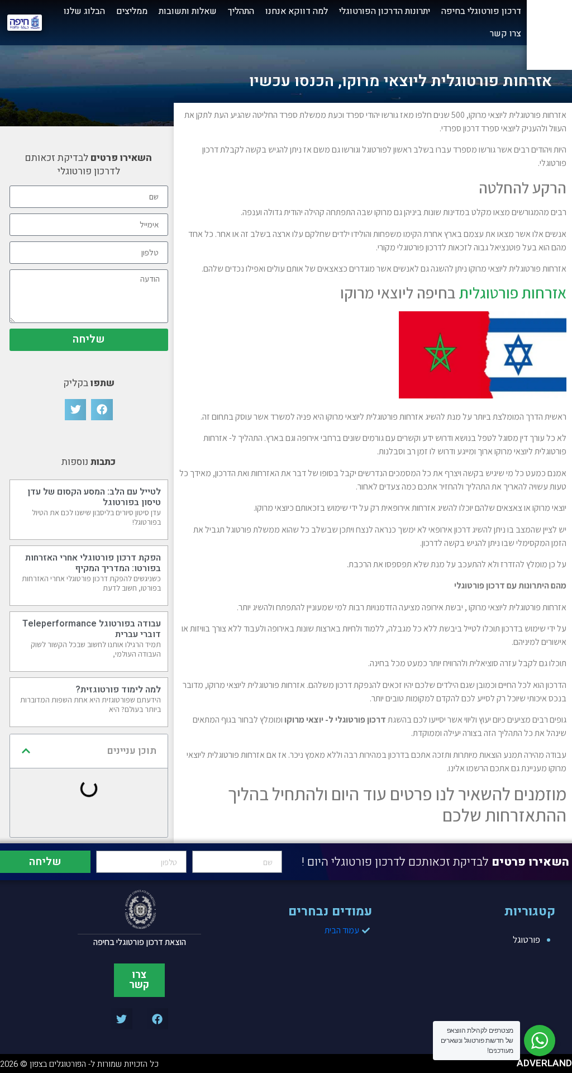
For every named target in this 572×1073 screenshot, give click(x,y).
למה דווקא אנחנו (296, 11)
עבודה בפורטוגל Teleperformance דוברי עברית (91, 629)
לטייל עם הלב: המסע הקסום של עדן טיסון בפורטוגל (94, 497)
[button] (101, 409)
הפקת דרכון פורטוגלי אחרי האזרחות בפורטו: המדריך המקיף (93, 563)
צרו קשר (505, 33)
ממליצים (131, 11)
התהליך (241, 11)
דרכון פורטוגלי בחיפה (481, 11)
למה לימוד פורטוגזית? (118, 689)
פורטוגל (526, 939)
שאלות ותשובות (188, 11)
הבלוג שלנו (84, 11)
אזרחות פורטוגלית (512, 292)
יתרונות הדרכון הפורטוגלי (384, 11)
